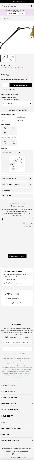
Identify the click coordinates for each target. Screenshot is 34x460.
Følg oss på (7, 416)
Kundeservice (8, 385)
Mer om (5, 434)
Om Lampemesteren (11, 428)
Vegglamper (6, 18)
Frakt (4, 422)
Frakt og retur (9, 397)
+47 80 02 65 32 (11, 280)
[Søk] (28, 6)
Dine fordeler (8, 403)
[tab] (17, 385)
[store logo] (11, 6)
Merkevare (6, 196)
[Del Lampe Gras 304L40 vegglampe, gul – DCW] (31, 26)
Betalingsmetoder (10, 410)
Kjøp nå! (19, 11)
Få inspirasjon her (15, 256)
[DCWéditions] (10, 75)
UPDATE (16, 13)
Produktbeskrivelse (10, 184)
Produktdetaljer (9, 178)
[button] (4, 58)
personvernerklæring (17, 377)
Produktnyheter (10, 440)
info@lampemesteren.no (14, 283)
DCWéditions (21, 117)
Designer (6, 190)
